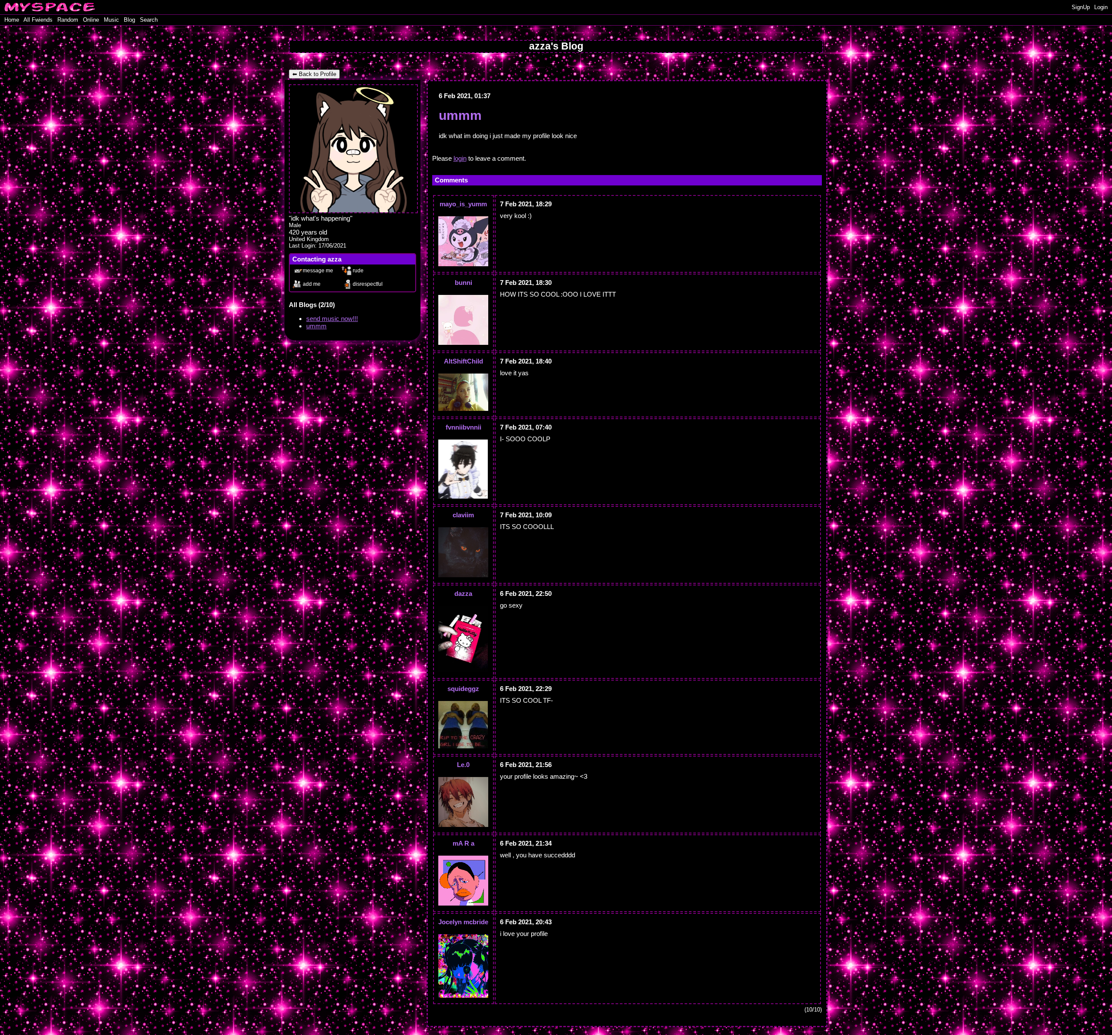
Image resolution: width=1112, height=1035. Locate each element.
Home (11, 20)
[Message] (314, 270)
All (38, 20)
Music (111, 20)
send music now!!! (332, 318)
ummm (316, 326)
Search (149, 20)
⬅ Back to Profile (314, 74)
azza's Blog (556, 46)
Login (1101, 7)
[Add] (314, 283)
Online (91, 20)
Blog (129, 20)
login (460, 158)
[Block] (364, 283)
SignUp (1081, 7)
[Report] (364, 270)
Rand (67, 20)
